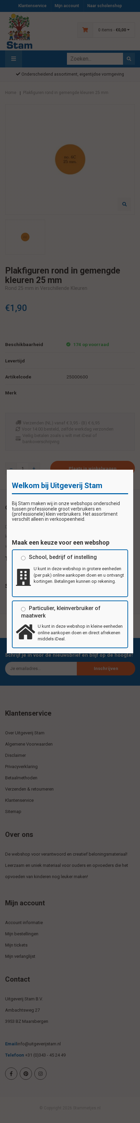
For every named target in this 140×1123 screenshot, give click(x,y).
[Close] (133, 470)
